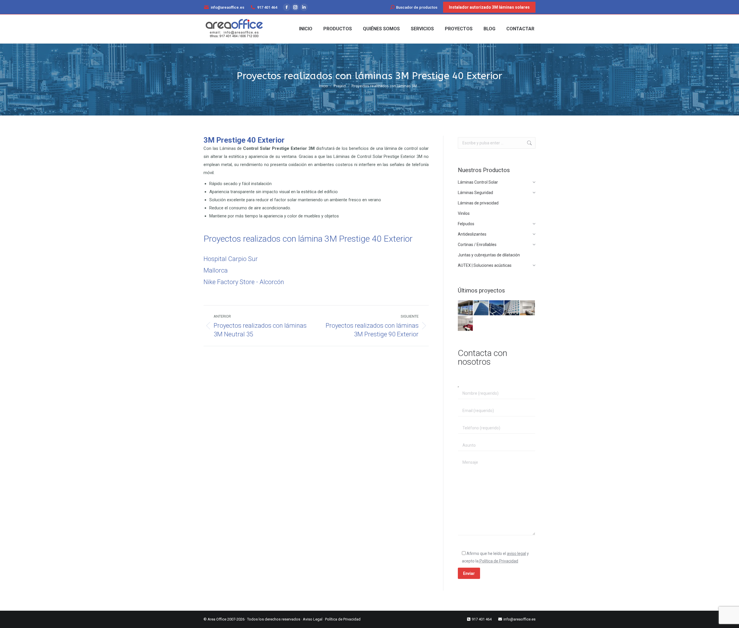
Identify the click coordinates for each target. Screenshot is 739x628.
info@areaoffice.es (227, 7)
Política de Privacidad (498, 561)
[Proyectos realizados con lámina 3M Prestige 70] (512, 308)
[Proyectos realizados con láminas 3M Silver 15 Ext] (497, 308)
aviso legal (516, 553)
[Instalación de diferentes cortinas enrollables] (465, 323)
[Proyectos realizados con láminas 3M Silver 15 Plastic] (481, 308)
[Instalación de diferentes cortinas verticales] (527, 308)
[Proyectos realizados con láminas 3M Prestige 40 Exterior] (465, 308)
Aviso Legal (312, 619)
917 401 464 (267, 7)
